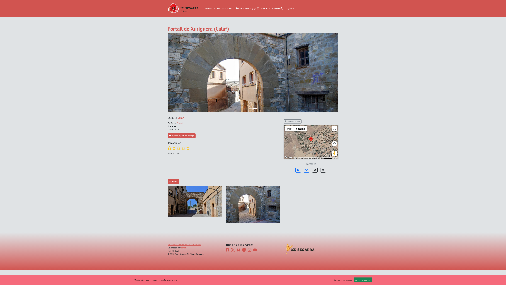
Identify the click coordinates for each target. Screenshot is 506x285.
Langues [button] (289, 8)
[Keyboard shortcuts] (296, 158)
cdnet (183, 247)
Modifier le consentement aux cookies (184, 244)
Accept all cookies (362, 280)
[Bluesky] (306, 170)
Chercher (276, 8)
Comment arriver (293, 121)
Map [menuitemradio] (289, 128)
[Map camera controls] (334, 143)
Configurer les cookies (343, 280)
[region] (253, 280)
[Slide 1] (255, 108)
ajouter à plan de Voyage (182, 135)
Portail (180, 123)
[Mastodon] (315, 170)
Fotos (174, 181)
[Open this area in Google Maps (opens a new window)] (288, 157)
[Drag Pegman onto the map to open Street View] (334, 153)
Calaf (180, 118)
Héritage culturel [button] (224, 8)
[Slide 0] (251, 108)
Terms (336, 158)
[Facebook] (298, 170)
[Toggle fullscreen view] (334, 128)
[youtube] (255, 250)
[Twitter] (323, 170)
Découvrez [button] (208, 8)
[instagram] (249, 250)
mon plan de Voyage (248, 8)
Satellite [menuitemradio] (300, 128)
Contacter (265, 8)
